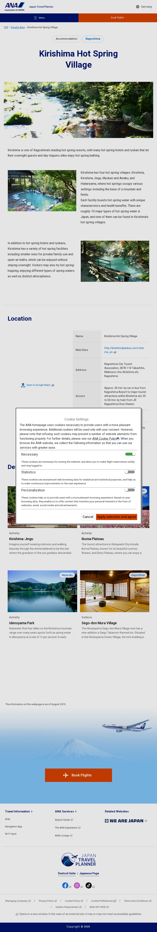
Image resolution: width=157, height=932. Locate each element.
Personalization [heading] (33, 490)
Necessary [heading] (29, 454)
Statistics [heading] (28, 472)
